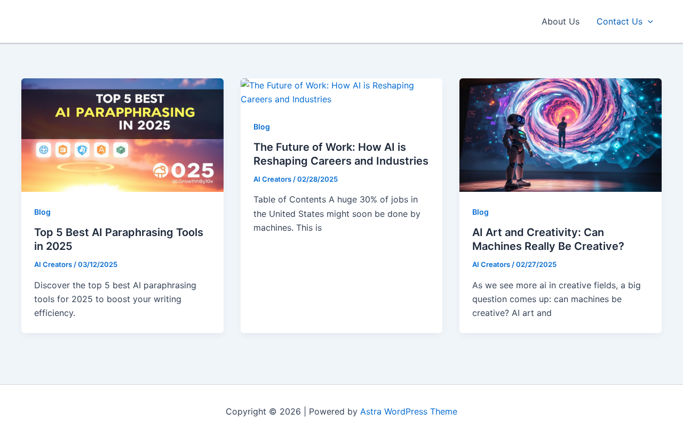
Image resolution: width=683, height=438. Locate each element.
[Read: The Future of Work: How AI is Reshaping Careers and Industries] (342, 91)
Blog (42, 211)
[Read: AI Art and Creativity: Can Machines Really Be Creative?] (560, 134)
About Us (560, 21)
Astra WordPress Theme (408, 411)
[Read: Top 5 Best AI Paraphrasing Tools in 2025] (122, 134)
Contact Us (619, 21)
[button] (647, 21)
